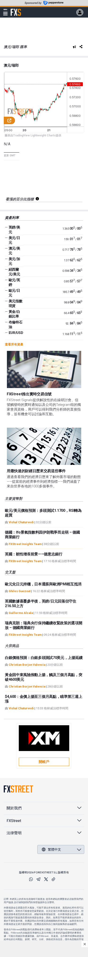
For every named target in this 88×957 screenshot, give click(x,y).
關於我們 (14, 808)
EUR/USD (16, 333)
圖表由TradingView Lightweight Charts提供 (33, 135)
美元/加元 (14, 261)
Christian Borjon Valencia (27, 664)
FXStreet (16, 9)
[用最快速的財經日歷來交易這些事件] (44, 446)
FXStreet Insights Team (25, 544)
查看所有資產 (14, 344)
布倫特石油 (16, 324)
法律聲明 (14, 833)
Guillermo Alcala (21, 613)
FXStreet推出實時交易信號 (29, 394)
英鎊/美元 (14, 229)
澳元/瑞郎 (11, 65)
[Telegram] (38, 879)
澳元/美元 (14, 250)
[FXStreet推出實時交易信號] (44, 369)
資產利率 (12, 218)
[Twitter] (46, 879)
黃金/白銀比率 (14, 314)
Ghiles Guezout (20, 591)
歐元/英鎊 (14, 282)
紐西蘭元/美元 (14, 271)
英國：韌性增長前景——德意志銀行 (33, 554)
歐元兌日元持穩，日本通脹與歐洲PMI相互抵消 (43, 584)
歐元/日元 (14, 292)
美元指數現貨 (16, 303)
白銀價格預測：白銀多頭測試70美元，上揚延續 (44, 657)
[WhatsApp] (31, 879)
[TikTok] (53, 879)
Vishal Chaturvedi (21, 522)
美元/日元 (14, 240)
